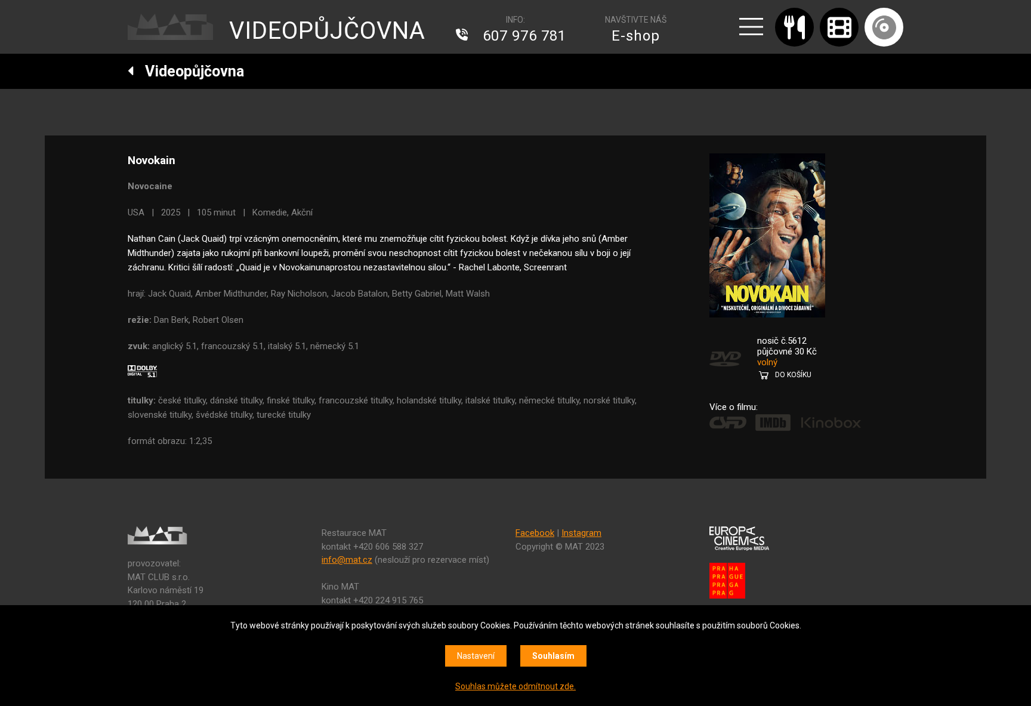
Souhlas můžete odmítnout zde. (515, 686)
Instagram (581, 533)
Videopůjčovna (189, 71)
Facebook (535, 533)
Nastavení (476, 656)
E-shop (636, 35)
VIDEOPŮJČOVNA (327, 31)
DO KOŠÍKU (793, 375)
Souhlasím (553, 656)
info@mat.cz (347, 559)
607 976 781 (524, 35)
